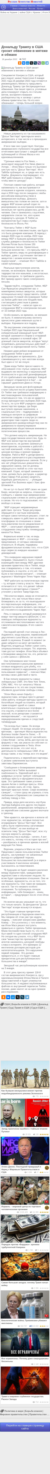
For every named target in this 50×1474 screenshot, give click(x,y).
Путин (40, 8)
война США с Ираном (30, 12)
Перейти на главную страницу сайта (25, 1427)
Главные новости (27, 6)
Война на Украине (8, 12)
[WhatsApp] (43, 63)
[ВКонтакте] (23, 63)
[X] (31, 63)
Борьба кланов (33, 1411)
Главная (14, 6)
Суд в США (37, 1008)
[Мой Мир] (27, 63)
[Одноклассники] (19, 63)
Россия (32, 8)
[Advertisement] (25, 28)
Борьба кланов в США (24, 1004)
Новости (41, 6)
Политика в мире (13, 1411)
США (7, 1004)
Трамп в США (22, 1008)
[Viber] (39, 63)
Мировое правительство (14, 1414)
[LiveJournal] (35, 63)
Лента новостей (19, 8)
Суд (11, 1008)
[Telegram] (47, 63)
